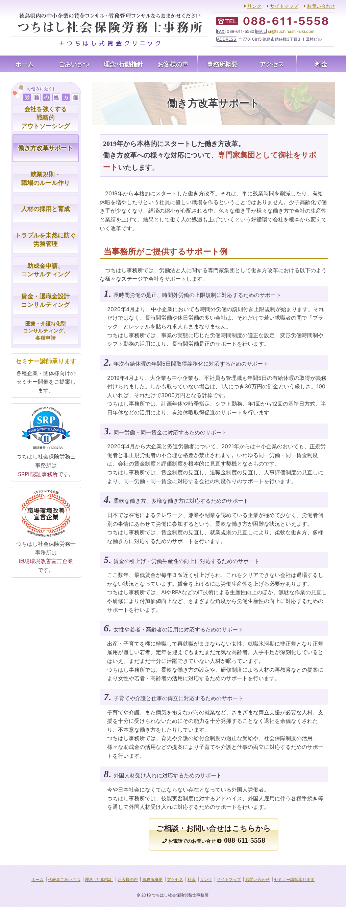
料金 (321, 63)
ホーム (25, 63)
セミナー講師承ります (294, 879)
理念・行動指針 (123, 63)
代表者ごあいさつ (64, 879)
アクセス (272, 63)
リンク (254, 6)
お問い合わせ (321, 6)
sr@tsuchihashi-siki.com (291, 31)
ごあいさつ (74, 63)
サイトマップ (284, 6)
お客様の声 (173, 63)
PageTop (328, 895)
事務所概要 (222, 63)
